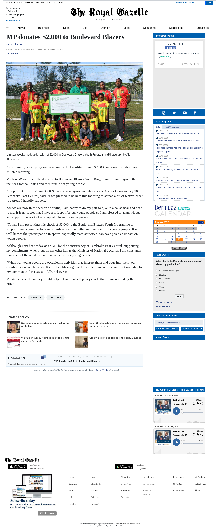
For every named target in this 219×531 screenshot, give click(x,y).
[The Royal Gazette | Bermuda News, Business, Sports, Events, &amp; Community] (109, 12)
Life (85, 27)
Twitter (178, 483)
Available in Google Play (142, 467)
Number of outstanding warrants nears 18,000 (177, 141)
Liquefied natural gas (169, 270)
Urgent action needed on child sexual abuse (115, 337)
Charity (36, 297)
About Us (125, 476)
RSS (61, 2)
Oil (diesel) (164, 278)
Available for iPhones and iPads (37, 467)
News (21, 27)
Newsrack (95, 503)
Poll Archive (163, 306)
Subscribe (202, 27)
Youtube (201, 476)
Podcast (201, 490)
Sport (66, 27)
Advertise (125, 497)
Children (55, 297)
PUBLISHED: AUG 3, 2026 (166, 395)
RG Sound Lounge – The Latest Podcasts (180, 389)
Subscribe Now (13, 21)
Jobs (127, 27)
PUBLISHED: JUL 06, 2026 (166, 426)
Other (161, 290)
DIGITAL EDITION (14, 2)
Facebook (179, 476)
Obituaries (149, 27)
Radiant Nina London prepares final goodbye (177, 180)
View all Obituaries (167, 328)
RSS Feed (201, 483)
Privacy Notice (150, 483)
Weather (94, 490)
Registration (148, 476)
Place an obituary (192, 328)
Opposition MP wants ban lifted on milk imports (177, 133)
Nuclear (162, 274)
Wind (161, 286)
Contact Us (126, 483)
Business (43, 27)
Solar (161, 282)
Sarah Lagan (14, 44)
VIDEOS (29, 2)
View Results (164, 302)
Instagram (179, 490)
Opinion (105, 27)
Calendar (95, 497)
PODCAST (52, 2)
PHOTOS (40, 2)
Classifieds (176, 27)
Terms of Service (102, 370)
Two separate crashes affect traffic (171, 198)
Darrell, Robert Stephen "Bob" (169, 322)
